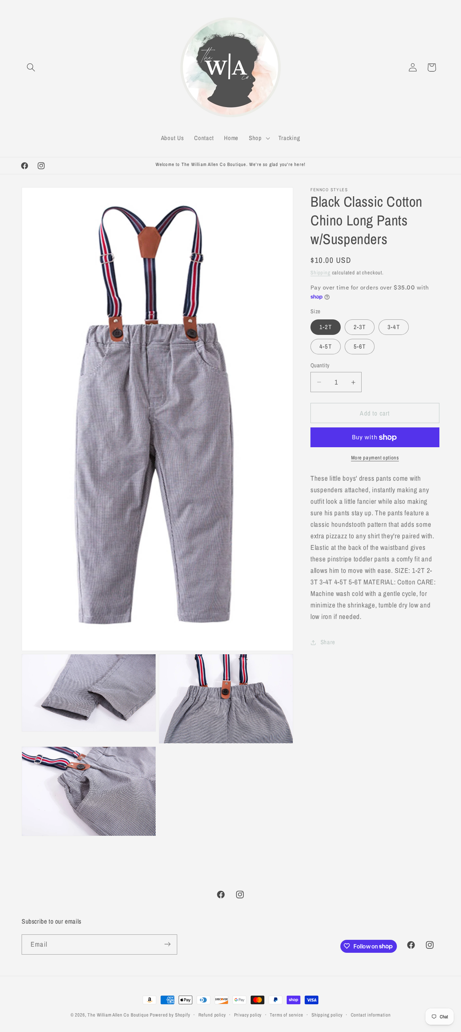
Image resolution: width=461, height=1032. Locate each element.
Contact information (371, 1014)
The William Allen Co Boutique (118, 1014)
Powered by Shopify (170, 1014)
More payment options (375, 457)
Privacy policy (248, 1014)
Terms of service (286, 1014)
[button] (31, 67)
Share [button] (328, 642)
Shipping (320, 272)
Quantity (320, 365)
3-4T (394, 327)
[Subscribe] (167, 944)
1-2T (325, 327)
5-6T (360, 346)
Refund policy (212, 1014)
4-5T (325, 346)
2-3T (360, 327)
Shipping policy (327, 1014)
